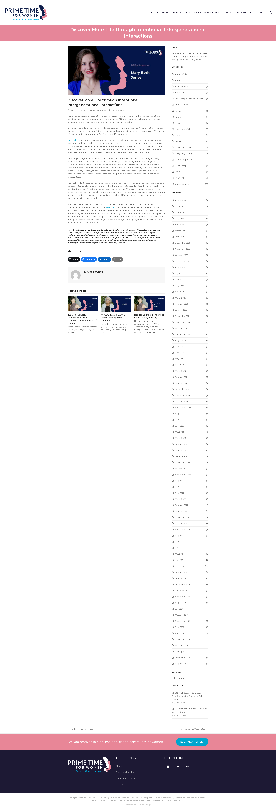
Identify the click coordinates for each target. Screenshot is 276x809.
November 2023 (182, 395)
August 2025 (180, 267)
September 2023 (183, 407)
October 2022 (181, 468)
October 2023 (181, 401)
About (119, 766)
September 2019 (183, 621)
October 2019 (181, 615)
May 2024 (179, 359)
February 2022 (181, 505)
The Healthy (73, 140)
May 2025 (179, 285)
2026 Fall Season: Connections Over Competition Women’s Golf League (82, 319)
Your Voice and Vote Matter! (193, 729)
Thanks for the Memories (80, 729)
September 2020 (183, 596)
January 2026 (181, 237)
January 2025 (181, 310)
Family (178, 111)
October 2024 (181, 328)
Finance (179, 117)
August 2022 (180, 481)
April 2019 (179, 633)
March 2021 (180, 566)
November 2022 (182, 462)
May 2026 (179, 218)
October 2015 (181, 645)
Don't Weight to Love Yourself (189, 98)
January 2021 (181, 578)
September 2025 (183, 261)
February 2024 (181, 377)
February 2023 (181, 444)
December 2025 (182, 243)
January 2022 (181, 511)
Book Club (180, 92)
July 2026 (179, 206)
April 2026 (179, 224)
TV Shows (179, 178)
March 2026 (180, 231)
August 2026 (180, 200)
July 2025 (179, 273)
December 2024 (182, 316)
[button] (271, 12)
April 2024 (179, 365)
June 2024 (179, 352)
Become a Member (125, 772)
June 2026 (179, 212)
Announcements (183, 86)
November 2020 (182, 590)
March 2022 (180, 499)
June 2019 (179, 627)
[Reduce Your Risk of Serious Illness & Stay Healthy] (149, 304)
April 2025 (179, 291)
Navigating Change (184, 153)
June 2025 (179, 279)
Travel (178, 172)
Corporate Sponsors (125, 778)
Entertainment (182, 104)
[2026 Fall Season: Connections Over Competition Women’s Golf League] (83, 304)
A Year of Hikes (182, 74)
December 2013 (182, 657)
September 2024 (183, 334)
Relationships (181, 166)
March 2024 (180, 371)
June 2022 (179, 493)
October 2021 (181, 523)
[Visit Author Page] (76, 275)
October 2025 (181, 255)
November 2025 (182, 249)
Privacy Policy (145, 805)
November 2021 (182, 517)
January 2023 (181, 450)
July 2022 (179, 487)
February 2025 (181, 304)
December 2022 (182, 456)
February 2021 (181, 572)
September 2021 (182, 529)
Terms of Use (130, 805)
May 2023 (179, 432)
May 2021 (179, 554)
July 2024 (179, 346)
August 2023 (180, 413)
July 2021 (179, 542)
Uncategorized (119, 110)
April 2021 (179, 560)
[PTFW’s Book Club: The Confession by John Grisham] (116, 304)
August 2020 (181, 602)
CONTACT (120, 784)
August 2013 (180, 664)
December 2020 (183, 584)
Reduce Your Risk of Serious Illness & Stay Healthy (149, 316)
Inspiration (180, 141)
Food (177, 123)
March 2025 (180, 298)
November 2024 (182, 322)
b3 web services (99, 110)
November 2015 (182, 639)
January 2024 (181, 383)
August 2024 (180, 340)
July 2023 (179, 420)
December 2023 (182, 389)
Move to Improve (183, 147)
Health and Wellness (184, 129)
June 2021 (179, 548)
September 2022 (183, 474)
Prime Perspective (183, 159)
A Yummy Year (182, 80)
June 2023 (179, 426)
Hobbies (179, 135)
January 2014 (181, 651)
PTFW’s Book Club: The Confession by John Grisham (113, 318)
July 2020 (179, 609)
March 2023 (180, 438)
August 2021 (180, 535)
